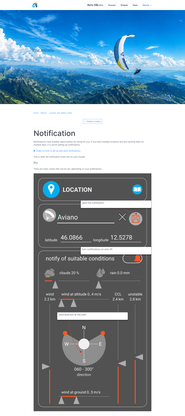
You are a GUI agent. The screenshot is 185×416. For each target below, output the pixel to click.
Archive (99, 5)
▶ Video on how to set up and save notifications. (57, 151)
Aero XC (92, 5)
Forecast (112, 5)
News (135, 5)
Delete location (93, 121)
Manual (146, 5)
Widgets (124, 5)
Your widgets (43, 50)
